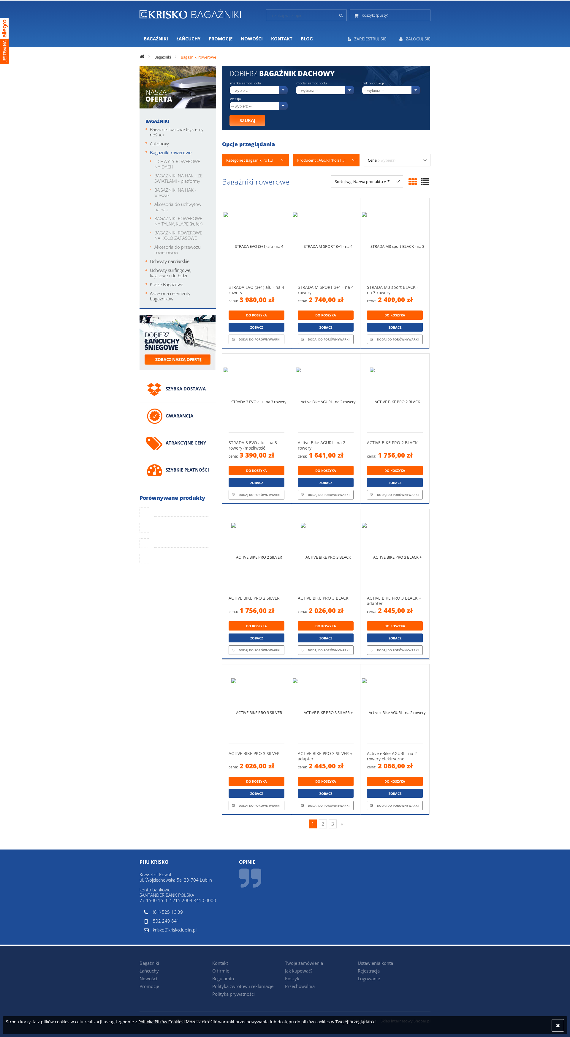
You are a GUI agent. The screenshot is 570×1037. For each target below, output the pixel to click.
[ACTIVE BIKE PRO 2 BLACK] (394, 393)
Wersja (235, 99)
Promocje (149, 986)
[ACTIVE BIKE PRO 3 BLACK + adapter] (394, 548)
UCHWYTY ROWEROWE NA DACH (177, 164)
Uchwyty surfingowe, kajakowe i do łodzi (170, 272)
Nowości (148, 978)
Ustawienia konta (375, 963)
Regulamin (223, 978)
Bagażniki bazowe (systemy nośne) (176, 132)
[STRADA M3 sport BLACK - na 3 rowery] (394, 237)
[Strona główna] (190, 13)
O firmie (220, 971)
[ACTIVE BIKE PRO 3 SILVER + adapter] (325, 703)
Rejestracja (369, 971)
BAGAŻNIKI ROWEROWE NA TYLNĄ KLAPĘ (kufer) (178, 221)
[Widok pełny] (425, 181)
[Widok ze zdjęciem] (412, 181)
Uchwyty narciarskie (169, 261)
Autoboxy (159, 143)
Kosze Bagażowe (166, 284)
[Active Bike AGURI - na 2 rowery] (325, 393)
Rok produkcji (373, 83)
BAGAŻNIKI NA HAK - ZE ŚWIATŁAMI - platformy (178, 178)
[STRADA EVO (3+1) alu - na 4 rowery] (256, 237)
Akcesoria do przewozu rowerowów (177, 249)
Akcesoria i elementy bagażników (170, 296)
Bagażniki (157, 121)
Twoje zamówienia (304, 963)
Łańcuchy (149, 971)
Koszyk (292, 978)
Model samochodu (311, 83)
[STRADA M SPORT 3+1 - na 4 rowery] (325, 237)
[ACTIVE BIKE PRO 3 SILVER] (256, 703)
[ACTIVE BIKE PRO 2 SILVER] (256, 548)
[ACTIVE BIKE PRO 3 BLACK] (325, 548)
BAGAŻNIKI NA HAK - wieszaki (175, 192)
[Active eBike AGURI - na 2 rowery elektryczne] (394, 703)
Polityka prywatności (233, 994)
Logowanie (369, 978)
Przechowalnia (300, 986)
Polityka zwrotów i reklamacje (242, 986)
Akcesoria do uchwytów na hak (177, 206)
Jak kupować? (298, 971)
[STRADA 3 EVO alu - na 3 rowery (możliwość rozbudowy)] (256, 393)
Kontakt (220, 963)
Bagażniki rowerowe (170, 152)
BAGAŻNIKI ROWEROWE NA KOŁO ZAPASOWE (178, 235)
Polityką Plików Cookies (160, 1022)
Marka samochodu (245, 83)
